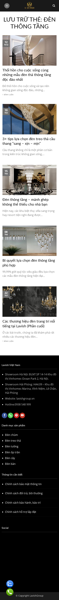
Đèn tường (11, 446)
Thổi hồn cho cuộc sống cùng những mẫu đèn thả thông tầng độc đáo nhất (26, 74)
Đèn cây (10, 458)
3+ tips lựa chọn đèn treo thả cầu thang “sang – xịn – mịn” (28, 141)
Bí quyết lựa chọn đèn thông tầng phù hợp (28, 263)
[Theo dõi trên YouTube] (22, 415)
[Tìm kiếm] (54, 6)
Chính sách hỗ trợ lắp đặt (20, 512)
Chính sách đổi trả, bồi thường (24, 493)
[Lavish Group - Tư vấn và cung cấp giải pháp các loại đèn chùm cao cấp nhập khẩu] (29, 6)
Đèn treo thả (13, 440)
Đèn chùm (11, 435)
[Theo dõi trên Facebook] (4, 415)
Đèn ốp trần (12, 452)
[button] (7, 6)
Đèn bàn (10, 464)
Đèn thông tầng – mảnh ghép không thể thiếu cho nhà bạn (25, 202)
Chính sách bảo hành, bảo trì (23, 502)
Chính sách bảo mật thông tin (23, 484)
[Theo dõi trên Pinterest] (16, 415)
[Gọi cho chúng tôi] (10, 415)
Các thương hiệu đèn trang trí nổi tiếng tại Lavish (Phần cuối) (28, 324)
